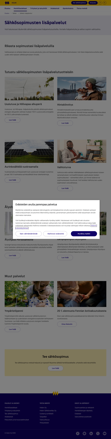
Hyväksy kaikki (84, 234)
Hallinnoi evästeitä (56, 234)
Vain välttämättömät (29, 234)
